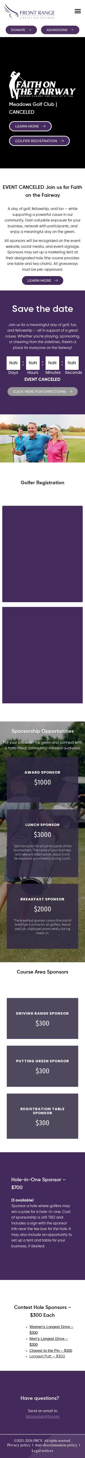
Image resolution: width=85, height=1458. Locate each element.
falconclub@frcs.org (42, 1417)
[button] (78, 11)
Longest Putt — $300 (47, 1356)
